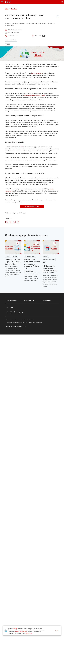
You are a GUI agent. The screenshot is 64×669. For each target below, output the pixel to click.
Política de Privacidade (11, 326)
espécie (20, 147)
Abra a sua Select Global (32, 206)
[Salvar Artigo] (57, 16)
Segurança (19, 326)
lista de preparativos (37, 73)
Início (6, 9)
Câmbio (8, 44)
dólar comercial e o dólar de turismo (34, 95)
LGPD (25, 326)
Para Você (14, 9)
